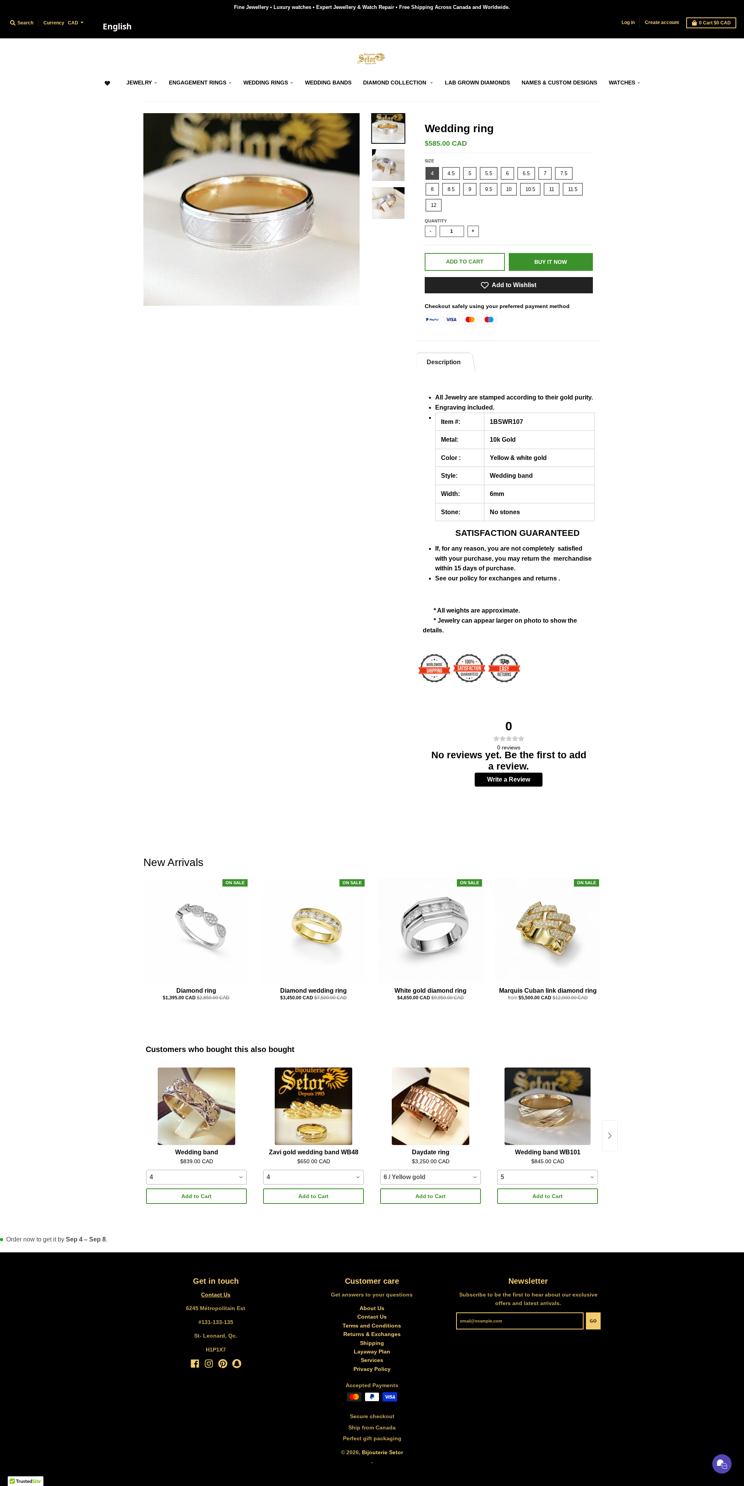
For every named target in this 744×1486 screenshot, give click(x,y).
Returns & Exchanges (372, 1334)
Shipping (372, 1343)
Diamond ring (196, 990)
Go (593, 1321)
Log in (628, 22)
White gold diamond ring (430, 990)
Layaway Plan (372, 1351)
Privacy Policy (372, 1369)
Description (444, 362)
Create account (662, 22)
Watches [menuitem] (622, 82)
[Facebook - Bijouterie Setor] (195, 1363)
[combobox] (117, 26)
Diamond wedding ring (313, 990)
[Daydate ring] (430, 1106)
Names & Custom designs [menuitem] (559, 82)
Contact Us (216, 1294)
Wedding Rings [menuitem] (265, 82)
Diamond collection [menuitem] (395, 82)
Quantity (436, 221)
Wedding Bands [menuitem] (328, 82)
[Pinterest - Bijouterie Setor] (222, 1363)
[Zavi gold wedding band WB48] (313, 1106)
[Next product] (610, 1135)
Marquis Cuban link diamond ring (548, 990)
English (117, 26)
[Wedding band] (196, 1106)
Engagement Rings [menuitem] (197, 82)
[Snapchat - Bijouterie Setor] (236, 1363)
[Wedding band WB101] (547, 1106)
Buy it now (550, 262)
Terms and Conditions (372, 1325)
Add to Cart (196, 1196)
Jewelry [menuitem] (139, 82)
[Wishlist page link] (107, 87)
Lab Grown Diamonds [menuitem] (477, 82)
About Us (372, 1308)
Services (372, 1360)
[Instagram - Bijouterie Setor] (209, 1363)
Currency (53, 23)
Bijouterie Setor (382, 1452)
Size (429, 160)
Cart (715, 23)
